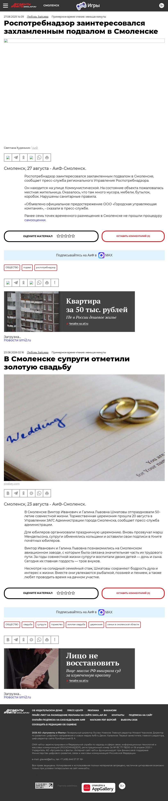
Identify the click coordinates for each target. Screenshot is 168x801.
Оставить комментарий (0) (133, 236)
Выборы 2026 (129, 720)
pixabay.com (12, 483)
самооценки (34, 220)
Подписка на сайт (140, 715)
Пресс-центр (75, 710)
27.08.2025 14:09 (14, 16)
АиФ (35, 147)
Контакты (118, 715)
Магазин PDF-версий (103, 720)
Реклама (93, 710)
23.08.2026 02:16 (14, 352)
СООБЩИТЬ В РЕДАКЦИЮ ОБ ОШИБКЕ (54, 724)
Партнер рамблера (67, 785)
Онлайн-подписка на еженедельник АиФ (58, 720)
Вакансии (110, 710)
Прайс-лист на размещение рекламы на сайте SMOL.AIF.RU (69, 715)
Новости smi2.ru (17, 340)
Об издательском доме (47, 710)
